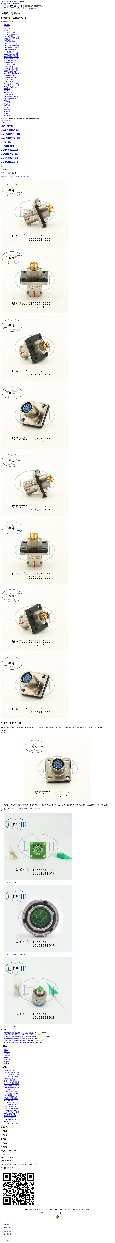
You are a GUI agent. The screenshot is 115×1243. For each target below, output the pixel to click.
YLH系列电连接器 (10, 81)
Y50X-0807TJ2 (38, 808)
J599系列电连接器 (10, 42)
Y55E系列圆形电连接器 (11, 57)
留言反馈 (7, 115)
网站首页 (7, 25)
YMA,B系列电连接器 (11, 68)
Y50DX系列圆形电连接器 (12, 38)
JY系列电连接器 (9, 94)
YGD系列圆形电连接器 (11, 74)
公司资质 (7, 109)
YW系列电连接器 (9, 75)
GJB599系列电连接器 (11, 62)
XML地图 (73, 1213)
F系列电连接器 (9, 92)
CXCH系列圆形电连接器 (12, 59)
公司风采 (7, 107)
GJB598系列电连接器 (11, 60)
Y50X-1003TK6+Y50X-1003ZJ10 (17, 808)
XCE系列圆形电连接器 (11, 43)
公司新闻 (7, 102)
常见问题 (7, 106)
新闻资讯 (7, 100)
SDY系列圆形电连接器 (11, 85)
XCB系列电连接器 (10, 87)
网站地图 (16, 3)
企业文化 (7, 28)
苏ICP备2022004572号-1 (52, 1213)
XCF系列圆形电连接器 (11, 45)
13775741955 (8, 1231)
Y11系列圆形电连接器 (11, 51)
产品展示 (7, 30)
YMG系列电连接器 (10, 72)
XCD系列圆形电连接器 (11, 47)
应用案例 (7, 111)
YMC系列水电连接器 (11, 70)
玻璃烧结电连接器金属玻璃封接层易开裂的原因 (19, 1033)
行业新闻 (7, 104)
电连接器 (7, 91)
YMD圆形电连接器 (10, 77)
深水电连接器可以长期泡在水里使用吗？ (17, 1040)
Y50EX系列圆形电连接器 (12, 36)
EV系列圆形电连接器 (11, 83)
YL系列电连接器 (9, 79)
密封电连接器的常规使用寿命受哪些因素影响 (18, 1042)
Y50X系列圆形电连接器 (11, 34)
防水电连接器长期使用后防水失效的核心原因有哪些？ (21, 1036)
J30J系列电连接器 (9, 64)
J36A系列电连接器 (10, 66)
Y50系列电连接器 (9, 32)
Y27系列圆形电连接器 (11, 55)
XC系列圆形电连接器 (11, 96)
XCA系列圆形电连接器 (11, 98)
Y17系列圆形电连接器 (11, 53)
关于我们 (3, 3)
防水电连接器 (8, 40)
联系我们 (10, 3)
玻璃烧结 (7, 89)
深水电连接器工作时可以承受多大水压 (16, 1035)
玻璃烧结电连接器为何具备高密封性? (16, 1038)
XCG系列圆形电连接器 (11, 49)
